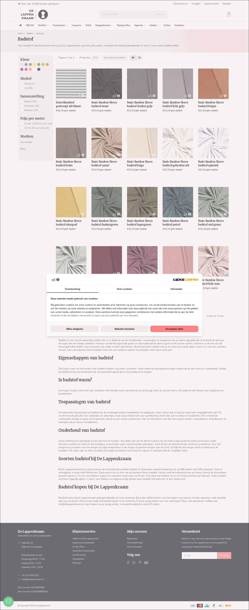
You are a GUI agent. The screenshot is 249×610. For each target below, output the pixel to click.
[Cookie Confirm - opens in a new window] (185, 279)
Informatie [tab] (176, 289)
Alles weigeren (74, 328)
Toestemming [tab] (72, 289)
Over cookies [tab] (124, 289)
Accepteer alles (174, 328)
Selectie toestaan (124, 328)
